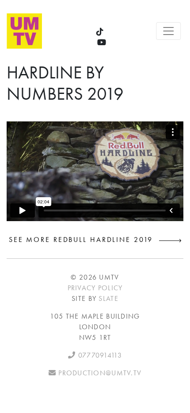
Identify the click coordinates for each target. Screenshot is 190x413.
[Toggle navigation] (168, 31)
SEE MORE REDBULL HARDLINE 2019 (84, 239)
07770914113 (99, 355)
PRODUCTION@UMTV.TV (98, 373)
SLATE (108, 298)
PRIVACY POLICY (95, 287)
